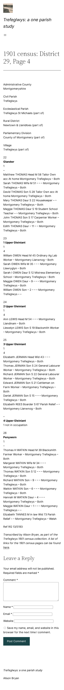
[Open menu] (5, 35)
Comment (10, 579)
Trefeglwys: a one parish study (22, 670)
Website (8, 620)
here (6, 547)
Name (8, 606)
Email (7, 613)
